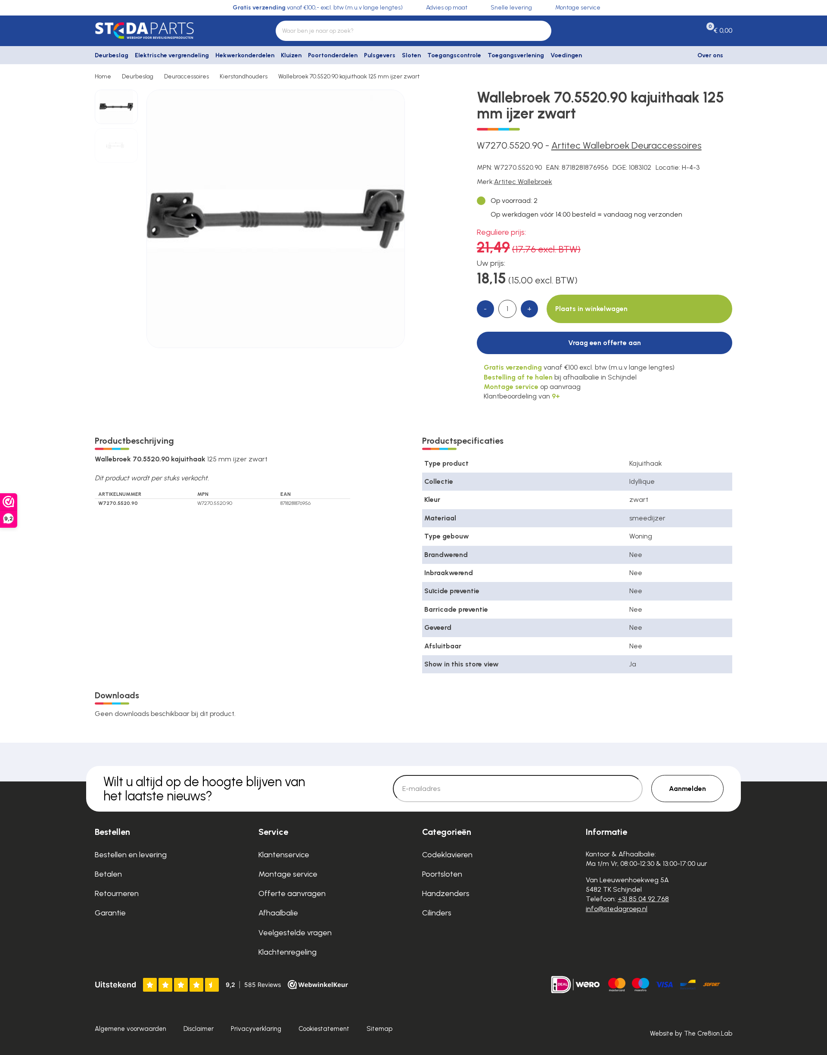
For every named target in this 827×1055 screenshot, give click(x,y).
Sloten (411, 55)
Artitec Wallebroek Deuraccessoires (626, 145)
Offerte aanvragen (292, 893)
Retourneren (117, 893)
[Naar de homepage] (168, 30)
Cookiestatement (323, 1029)
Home (103, 76)
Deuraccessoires (186, 76)
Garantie (110, 913)
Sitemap (379, 1029)
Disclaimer (198, 1029)
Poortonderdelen (333, 55)
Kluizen (291, 55)
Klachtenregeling (287, 952)
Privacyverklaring (256, 1029)
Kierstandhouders (243, 76)
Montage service (287, 874)
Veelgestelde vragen (295, 932)
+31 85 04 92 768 (643, 899)
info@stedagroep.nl (616, 909)
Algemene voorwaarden (130, 1029)
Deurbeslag (111, 55)
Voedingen (566, 55)
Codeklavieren (447, 854)
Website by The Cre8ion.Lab (691, 1033)
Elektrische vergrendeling (172, 55)
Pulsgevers (379, 55)
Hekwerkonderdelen (244, 55)
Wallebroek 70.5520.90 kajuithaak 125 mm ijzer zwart (349, 76)
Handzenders (445, 893)
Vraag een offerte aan (604, 343)
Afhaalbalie (278, 913)
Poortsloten (442, 874)
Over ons (710, 55)
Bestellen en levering (131, 854)
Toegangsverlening (516, 55)
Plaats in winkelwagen (591, 309)
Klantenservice (283, 854)
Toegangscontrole (454, 55)
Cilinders (436, 913)
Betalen (108, 874)
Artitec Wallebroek (523, 181)
